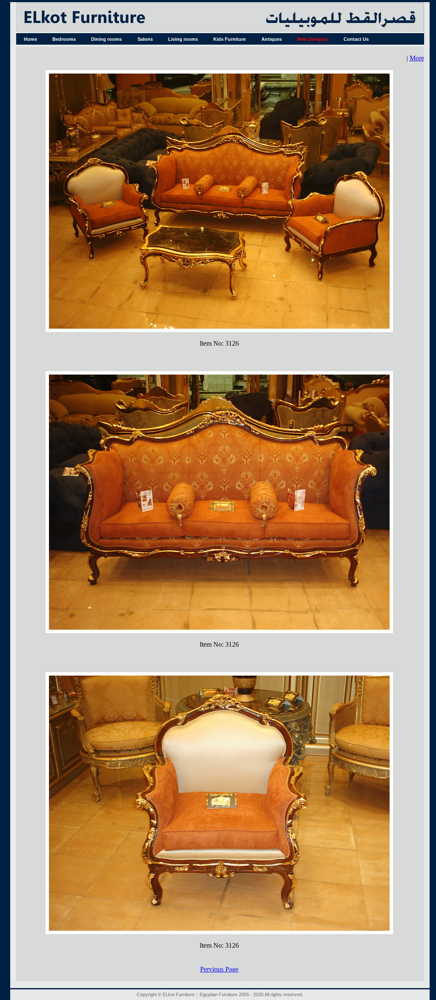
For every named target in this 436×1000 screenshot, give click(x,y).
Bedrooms (64, 39)
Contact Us (356, 39)
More (417, 58)
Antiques (271, 39)
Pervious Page (219, 969)
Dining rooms (106, 39)
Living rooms (183, 39)
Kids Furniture (229, 39)
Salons (145, 39)
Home (30, 39)
